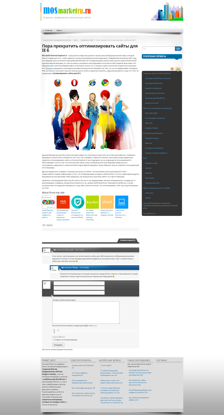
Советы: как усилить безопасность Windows (120, 213)
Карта (59, 30)
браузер (49, 68)
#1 (55, 250)
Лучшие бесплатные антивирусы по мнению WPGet (77, 213)
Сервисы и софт (87, 40)
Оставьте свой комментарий (63, 300)
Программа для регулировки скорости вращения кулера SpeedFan (63, 215)
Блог (76, 40)
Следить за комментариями (65, 340)
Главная (48, 30)
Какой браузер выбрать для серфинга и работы (47, 213)
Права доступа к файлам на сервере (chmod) (107, 212)
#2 (62, 267)
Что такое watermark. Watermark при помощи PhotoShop (91, 215)
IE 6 (44, 225)
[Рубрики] (178, 69)
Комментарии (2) (127, 240)
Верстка (49, 225)
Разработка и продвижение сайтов (57, 40)
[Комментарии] (172, 69)
